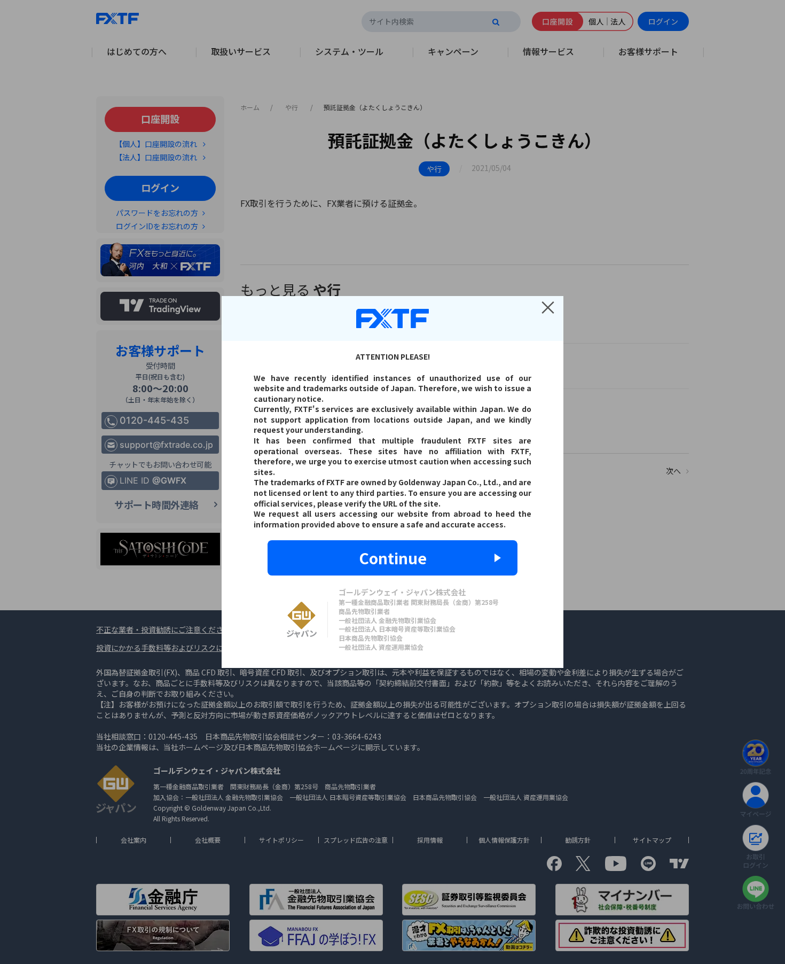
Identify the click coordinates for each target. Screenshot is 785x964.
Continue (393, 558)
